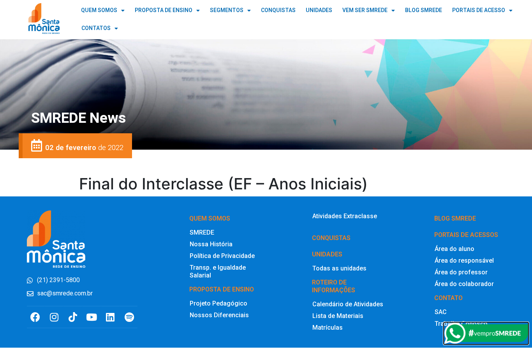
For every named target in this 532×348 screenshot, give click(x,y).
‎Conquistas (331, 238)
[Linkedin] (110, 317)
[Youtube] (91, 317)
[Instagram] (54, 317)
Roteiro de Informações (333, 286)
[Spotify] (129, 317)
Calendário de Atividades (347, 304)
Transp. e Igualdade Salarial (218, 271)
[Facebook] (35, 317)
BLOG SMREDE (423, 10)
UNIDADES (319, 10)
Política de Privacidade (222, 256)
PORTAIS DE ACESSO (478, 10)
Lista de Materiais (337, 316)
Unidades (327, 254)
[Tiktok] (72, 317)
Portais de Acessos (466, 234)
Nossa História (211, 244)
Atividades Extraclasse (344, 216)
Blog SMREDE (455, 218)
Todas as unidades (339, 268)
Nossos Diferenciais (219, 315)
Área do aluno (454, 249)
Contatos (96, 28)
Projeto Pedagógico (218, 303)
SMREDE (202, 232)
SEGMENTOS (226, 10)
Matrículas (327, 327)
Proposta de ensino (221, 289)
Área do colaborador (464, 284)
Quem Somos (99, 10)
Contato (448, 298)
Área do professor (461, 272)
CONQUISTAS (278, 10)
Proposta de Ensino (163, 10)
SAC (441, 312)
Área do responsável (464, 260)
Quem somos (209, 218)
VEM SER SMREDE (365, 10)
